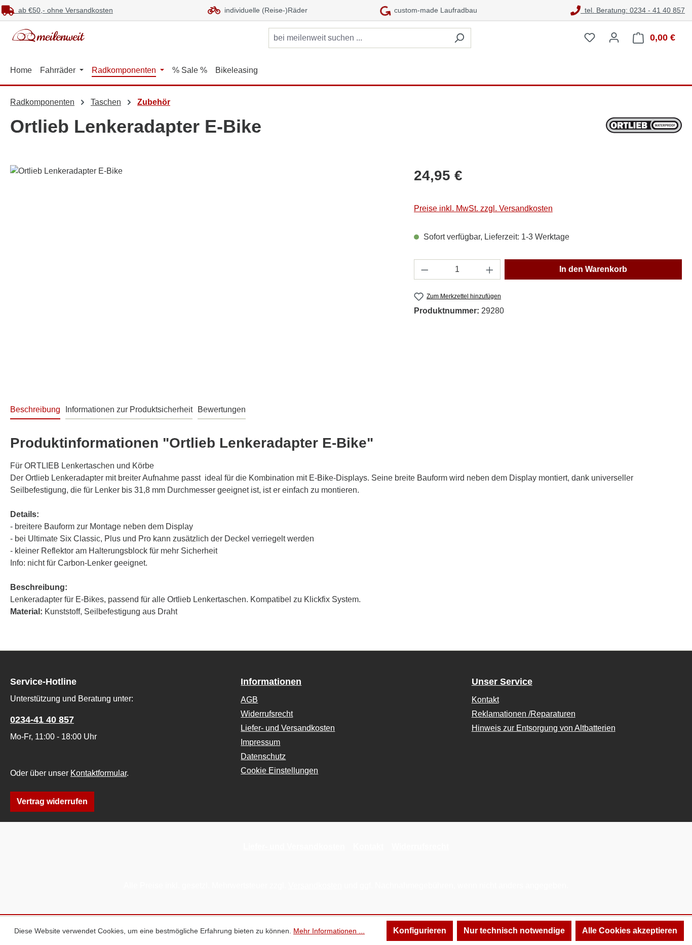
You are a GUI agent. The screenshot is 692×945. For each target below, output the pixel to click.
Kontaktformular (98, 773)
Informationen (271, 682)
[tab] (35, 410)
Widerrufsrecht (267, 714)
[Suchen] (459, 38)
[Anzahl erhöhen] (490, 269)
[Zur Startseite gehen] (86, 36)
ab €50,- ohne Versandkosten (63, 10)
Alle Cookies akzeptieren (629, 930)
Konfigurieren (419, 930)
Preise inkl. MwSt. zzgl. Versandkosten (483, 208)
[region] (202, 274)
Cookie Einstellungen (279, 770)
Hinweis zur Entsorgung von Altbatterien (544, 728)
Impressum (260, 742)
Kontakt (485, 699)
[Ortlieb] (644, 125)
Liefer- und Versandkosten (288, 728)
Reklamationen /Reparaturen (523, 714)
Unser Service (502, 682)
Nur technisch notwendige (514, 930)
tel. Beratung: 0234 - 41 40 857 (633, 10)
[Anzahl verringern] (424, 269)
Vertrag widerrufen (52, 801)
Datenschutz (263, 756)
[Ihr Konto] (614, 37)
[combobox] (358, 38)
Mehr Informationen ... (329, 931)
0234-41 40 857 (42, 720)
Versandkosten (315, 885)
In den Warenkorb (593, 269)
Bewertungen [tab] (222, 409)
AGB (249, 699)
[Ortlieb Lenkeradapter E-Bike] (201, 274)
